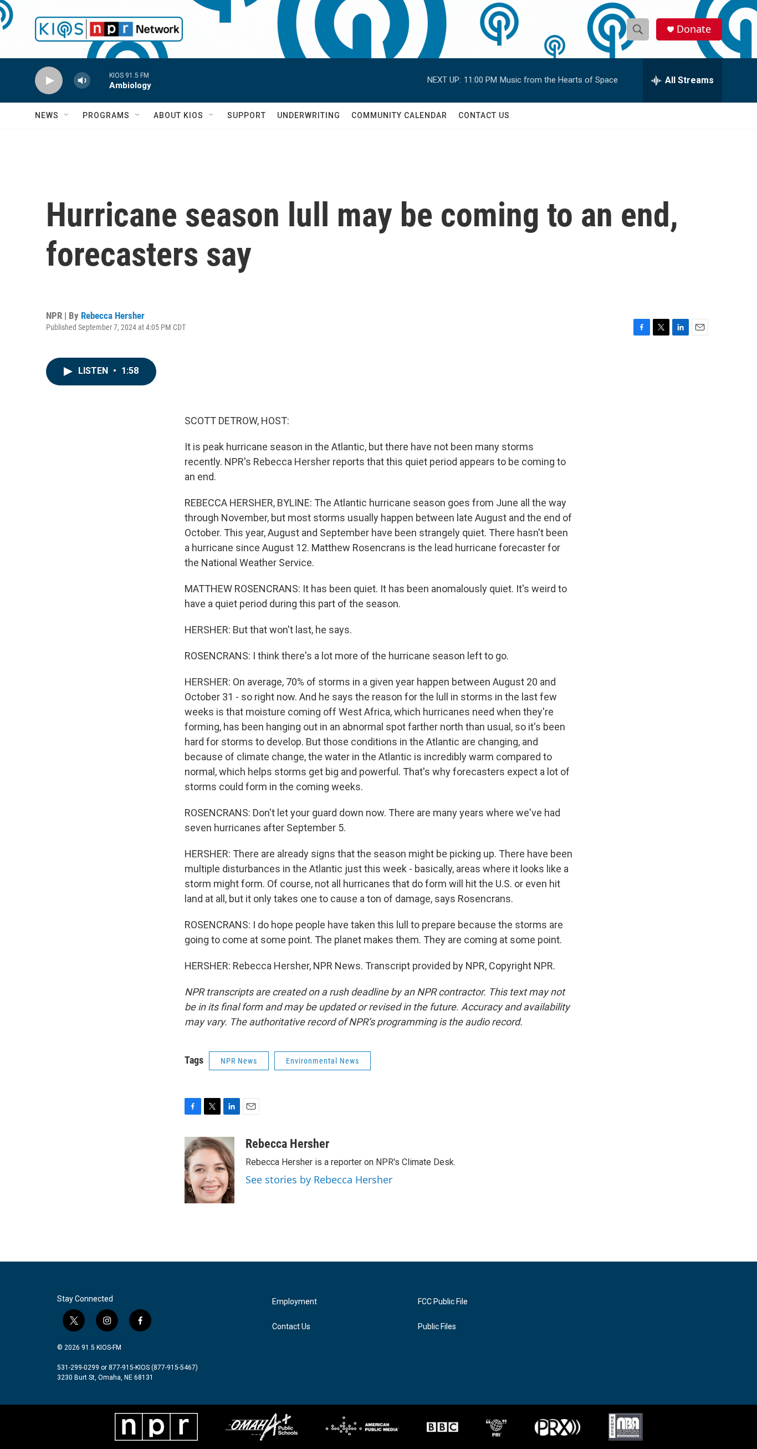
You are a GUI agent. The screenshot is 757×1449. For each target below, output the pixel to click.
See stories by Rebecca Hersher (318, 1179)
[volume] (82, 80)
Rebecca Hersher (113, 315)
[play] (49, 80)
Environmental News (322, 1060)
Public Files (437, 1327)
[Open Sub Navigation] (67, 115)
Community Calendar (399, 115)
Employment (294, 1302)
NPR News (239, 1060)
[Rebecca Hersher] (209, 1170)
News (47, 115)
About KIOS (178, 115)
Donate (694, 29)
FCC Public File (443, 1302)
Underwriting (308, 115)
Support (246, 115)
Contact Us (484, 115)
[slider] (99, 80)
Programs (106, 115)
